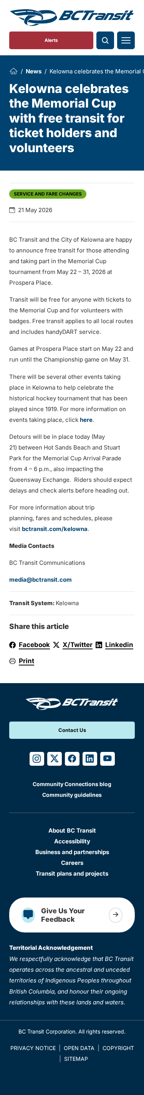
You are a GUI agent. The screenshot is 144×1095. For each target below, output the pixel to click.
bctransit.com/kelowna (55, 529)
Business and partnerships (72, 852)
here (86, 419)
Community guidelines (72, 794)
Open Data (79, 1048)
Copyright (118, 1048)
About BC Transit (72, 830)
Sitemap (76, 1058)
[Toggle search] (105, 40)
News (33, 71)
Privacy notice (33, 1048)
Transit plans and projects (72, 873)
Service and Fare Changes (48, 194)
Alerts (51, 40)
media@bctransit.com (40, 579)
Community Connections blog (72, 784)
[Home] (13, 71)
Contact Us (72, 730)
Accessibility (72, 841)
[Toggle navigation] (126, 40)
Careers (72, 862)
